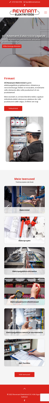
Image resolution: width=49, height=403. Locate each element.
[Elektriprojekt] (24, 243)
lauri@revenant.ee (33, 2)
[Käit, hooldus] (24, 366)
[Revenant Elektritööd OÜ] (24, 12)
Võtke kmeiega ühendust (11, 46)
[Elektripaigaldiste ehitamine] (24, 274)
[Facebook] (24, 5)
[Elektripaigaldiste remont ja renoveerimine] (24, 335)
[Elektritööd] (24, 213)
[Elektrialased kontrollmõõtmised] (24, 304)
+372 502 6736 (17, 2)
